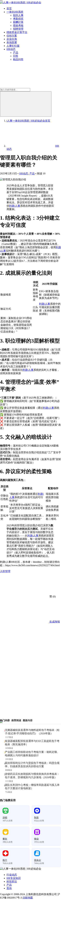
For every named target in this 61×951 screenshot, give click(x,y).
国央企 (37, 860)
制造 (36, 817)
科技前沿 (12, 881)
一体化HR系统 (15, 11)
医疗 (5, 860)
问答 (15, 56)
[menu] (1, 0)
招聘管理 (18, 28)
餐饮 (5, 839)
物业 (36, 839)
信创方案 (12, 35)
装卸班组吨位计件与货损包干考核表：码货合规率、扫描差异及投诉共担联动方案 (32, 765)
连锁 (5, 817)
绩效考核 (18, 25)
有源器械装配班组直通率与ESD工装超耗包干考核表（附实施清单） (32, 743)
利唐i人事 (14, 205)
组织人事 (18, 15)
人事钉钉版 (13, 45)
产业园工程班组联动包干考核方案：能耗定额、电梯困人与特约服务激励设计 (32, 754)
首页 (9, 8)
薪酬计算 (18, 22)
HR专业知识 (14, 878)
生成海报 (54, 621)
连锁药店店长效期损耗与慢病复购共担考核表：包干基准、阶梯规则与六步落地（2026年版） (32, 776)
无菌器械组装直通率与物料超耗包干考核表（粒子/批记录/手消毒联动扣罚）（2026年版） (32, 732)
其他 (9, 888)
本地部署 (12, 42)
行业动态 (12, 874)
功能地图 (27, 897)
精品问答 (18, 59)
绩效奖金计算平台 (17, 32)
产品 (15, 52)
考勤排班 (18, 18)
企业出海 (12, 39)
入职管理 (5, 571)
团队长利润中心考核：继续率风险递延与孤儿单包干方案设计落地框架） (32, 787)
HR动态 (11, 49)
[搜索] (25, 104)
